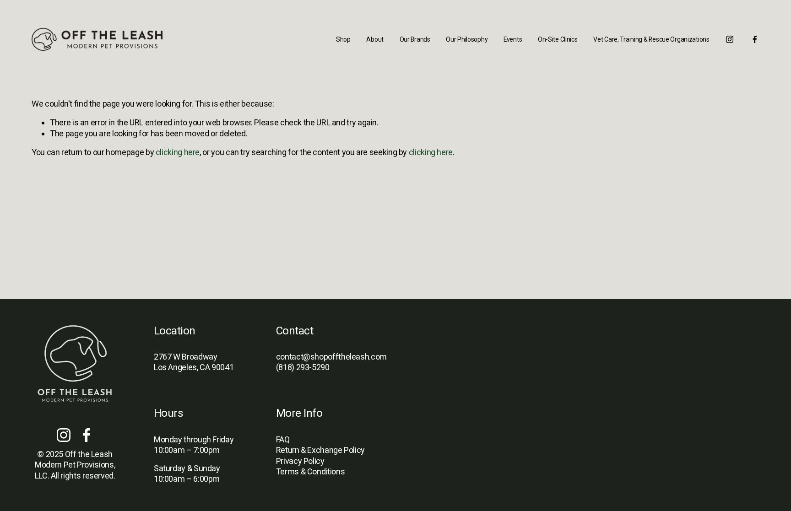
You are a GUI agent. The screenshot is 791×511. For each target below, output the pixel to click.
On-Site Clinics (558, 39)
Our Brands (415, 39)
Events (513, 39)
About (375, 39)
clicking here (178, 152)
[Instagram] (729, 39)
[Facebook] (754, 39)
